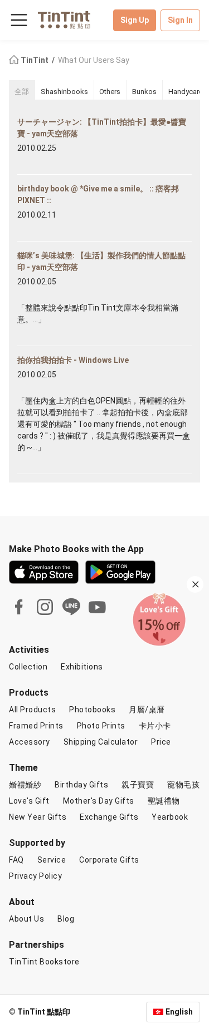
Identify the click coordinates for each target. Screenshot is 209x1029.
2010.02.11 (36, 214)
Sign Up (134, 20)
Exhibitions (82, 666)
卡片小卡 (155, 725)
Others (109, 91)
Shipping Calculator (101, 741)
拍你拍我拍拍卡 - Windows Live (73, 360)
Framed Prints (36, 725)
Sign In (180, 20)
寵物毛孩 (183, 784)
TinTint (34, 60)
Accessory (29, 741)
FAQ (16, 859)
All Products (32, 709)
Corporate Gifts (109, 859)
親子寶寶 (137, 784)
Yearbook (170, 817)
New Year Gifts (37, 817)
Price (161, 741)
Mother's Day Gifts (98, 800)
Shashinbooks (64, 91)
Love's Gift (29, 800)
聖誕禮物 (164, 800)
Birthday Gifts (81, 784)
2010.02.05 (36, 281)
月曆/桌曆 (147, 709)
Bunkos (144, 91)
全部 (21, 91)
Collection (28, 666)
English (179, 1011)
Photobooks (92, 709)
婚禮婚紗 (25, 784)
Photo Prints (101, 725)
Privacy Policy (35, 876)
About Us (26, 918)
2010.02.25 (36, 148)
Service (51, 859)
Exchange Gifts (109, 817)
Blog (65, 918)
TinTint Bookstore (44, 961)
